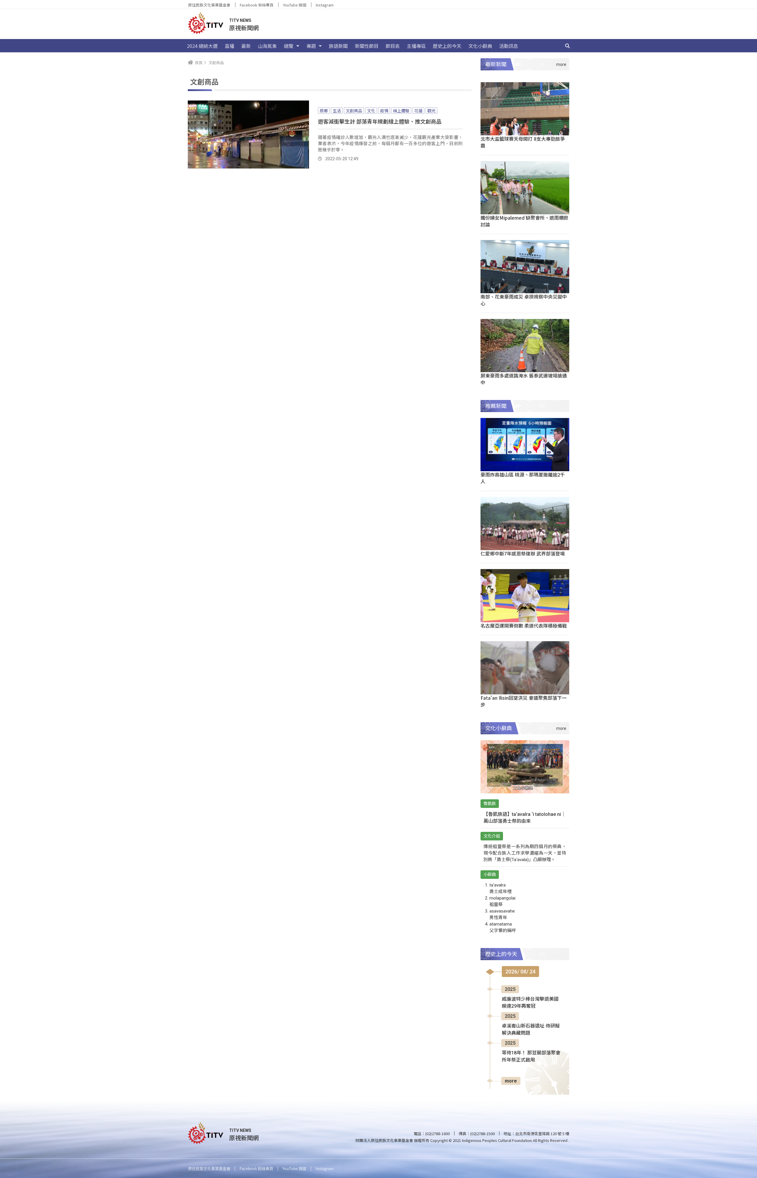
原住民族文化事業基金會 (209, 5)
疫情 (384, 111)
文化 (371, 111)
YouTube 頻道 (294, 5)
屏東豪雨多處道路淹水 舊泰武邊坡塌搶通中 (524, 379)
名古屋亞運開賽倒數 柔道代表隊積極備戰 (524, 625)
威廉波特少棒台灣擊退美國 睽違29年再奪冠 (530, 1002)
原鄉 (324, 111)
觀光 (431, 111)
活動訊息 (508, 45)
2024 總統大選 (202, 45)
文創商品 (354, 111)
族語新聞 (338, 45)
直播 (229, 45)
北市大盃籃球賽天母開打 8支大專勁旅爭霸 (523, 142)
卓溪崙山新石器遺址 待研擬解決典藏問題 (531, 1029)
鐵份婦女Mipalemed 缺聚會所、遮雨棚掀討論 (524, 221)
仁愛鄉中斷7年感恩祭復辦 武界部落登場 (523, 553)
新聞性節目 (366, 45)
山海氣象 (267, 45)
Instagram (325, 5)
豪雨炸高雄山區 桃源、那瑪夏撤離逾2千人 (523, 478)
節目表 (393, 45)
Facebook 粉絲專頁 (257, 5)
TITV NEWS (240, 20)
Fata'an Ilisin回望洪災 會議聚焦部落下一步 (524, 701)
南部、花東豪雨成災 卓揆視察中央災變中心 (524, 300)
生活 (337, 111)
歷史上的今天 (447, 45)
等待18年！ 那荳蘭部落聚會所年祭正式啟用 (531, 1056)
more (511, 1081)
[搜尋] (567, 46)
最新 (246, 45)
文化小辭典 (480, 45)
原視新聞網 (244, 27)
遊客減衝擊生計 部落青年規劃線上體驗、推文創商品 (379, 121)
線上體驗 (401, 111)
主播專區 (416, 45)
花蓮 (418, 111)
